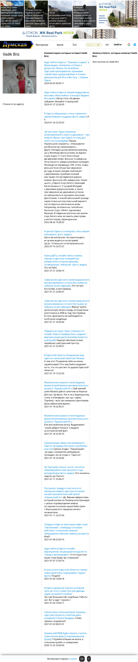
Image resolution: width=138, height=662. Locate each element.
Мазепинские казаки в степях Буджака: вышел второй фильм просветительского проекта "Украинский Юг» (66, 385)
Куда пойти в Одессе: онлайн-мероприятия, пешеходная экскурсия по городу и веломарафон (65, 551)
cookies (73, 658)
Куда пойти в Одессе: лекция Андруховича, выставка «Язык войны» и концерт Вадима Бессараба (66, 95)
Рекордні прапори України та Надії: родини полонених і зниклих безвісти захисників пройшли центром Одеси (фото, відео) (35, 18)
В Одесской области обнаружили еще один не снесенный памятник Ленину (64, 357)
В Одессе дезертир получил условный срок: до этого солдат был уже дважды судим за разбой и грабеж (64, 590)
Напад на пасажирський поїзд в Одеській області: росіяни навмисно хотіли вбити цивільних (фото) (60, 19)
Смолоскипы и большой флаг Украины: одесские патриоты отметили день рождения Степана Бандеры (65, 615)
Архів (60, 44)
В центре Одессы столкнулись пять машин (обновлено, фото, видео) (66, 233)
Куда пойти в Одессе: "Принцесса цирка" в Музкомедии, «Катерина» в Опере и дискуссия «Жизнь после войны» (66, 65)
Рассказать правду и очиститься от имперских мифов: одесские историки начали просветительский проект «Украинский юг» (64, 493)
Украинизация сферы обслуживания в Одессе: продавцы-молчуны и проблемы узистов (65, 445)
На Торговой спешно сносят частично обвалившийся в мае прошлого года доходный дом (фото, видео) (64, 470)
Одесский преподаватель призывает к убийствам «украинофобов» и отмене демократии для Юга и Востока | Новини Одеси (66, 76)
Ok (81, 658)
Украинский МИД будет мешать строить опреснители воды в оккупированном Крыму (65, 636)
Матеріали (42, 44)
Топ (75, 44)
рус (107, 44)
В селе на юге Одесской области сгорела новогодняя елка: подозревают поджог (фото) (65, 572)
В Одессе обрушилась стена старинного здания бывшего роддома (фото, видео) (65, 115)
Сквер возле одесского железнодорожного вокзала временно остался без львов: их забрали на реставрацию (67, 282)
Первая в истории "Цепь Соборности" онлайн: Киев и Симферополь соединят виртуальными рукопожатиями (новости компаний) (65, 336)
